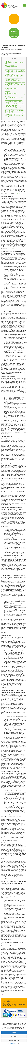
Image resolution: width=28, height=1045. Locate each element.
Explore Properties (9, 65)
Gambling (7, 91)
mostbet (18, 193)
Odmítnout (14, 1036)
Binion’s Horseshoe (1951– (11, 93)
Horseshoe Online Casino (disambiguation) (15, 71)
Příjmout (14, 1032)
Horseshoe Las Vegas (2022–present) (14, 72)
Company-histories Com (10, 106)
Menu (24, 5)
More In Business (9, 67)
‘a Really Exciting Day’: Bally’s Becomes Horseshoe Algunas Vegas (14, 116)
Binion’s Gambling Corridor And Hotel (13, 78)
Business (7, 89)
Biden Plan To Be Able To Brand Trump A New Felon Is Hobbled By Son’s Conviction (15, 76)
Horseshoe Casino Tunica (11, 79)
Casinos (7, 92)
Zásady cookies (13, 1043)
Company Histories (9, 61)
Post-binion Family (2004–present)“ (13, 107)
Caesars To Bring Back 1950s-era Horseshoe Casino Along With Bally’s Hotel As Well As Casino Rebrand (15, 82)
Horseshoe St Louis (9, 74)
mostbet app (10, 248)
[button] (26, 1019)
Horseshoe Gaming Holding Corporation (14, 103)
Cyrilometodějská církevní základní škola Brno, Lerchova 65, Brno (13, 6)
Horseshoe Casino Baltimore (11, 66)
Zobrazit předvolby (14, 1040)
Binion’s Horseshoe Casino (11, 88)
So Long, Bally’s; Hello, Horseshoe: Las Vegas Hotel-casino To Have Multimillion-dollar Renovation (14, 110)
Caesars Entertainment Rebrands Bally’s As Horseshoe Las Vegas (15, 113)
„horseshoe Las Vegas (10, 87)
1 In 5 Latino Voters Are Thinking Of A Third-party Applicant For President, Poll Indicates (15, 69)
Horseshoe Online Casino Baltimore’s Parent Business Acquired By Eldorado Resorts (14, 101)
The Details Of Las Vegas (11, 105)
